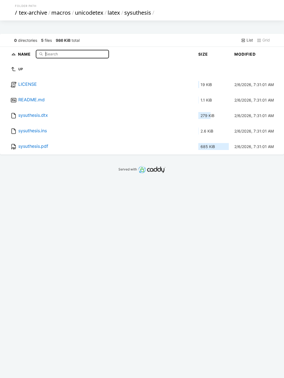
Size (203, 54)
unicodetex (89, 12)
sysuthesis (137, 12)
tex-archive (33, 12)
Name (25, 53)
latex (114, 12)
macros (61, 12)
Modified (245, 54)
